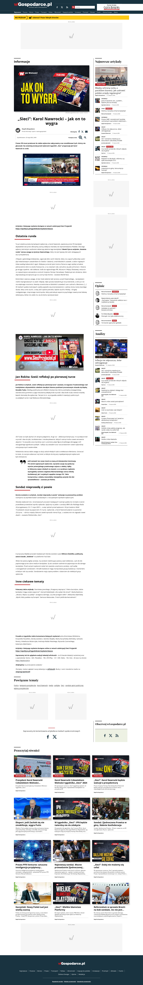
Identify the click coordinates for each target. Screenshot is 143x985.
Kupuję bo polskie (68, 12)
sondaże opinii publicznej (74, 685)
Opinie (116, 12)
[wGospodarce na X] (62, 7)
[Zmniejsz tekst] (85, 137)
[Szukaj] (73, 7)
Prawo (37, 12)
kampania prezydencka (28, 685)
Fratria (16, 685)
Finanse (25, 12)
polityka (57, 685)
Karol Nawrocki (42, 685)
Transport (44, 12)
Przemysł (85, 12)
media (51, 685)
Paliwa (50, 12)
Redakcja (82, 974)
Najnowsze (17, 12)
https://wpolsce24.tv (23, 661)
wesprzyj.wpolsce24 (23, 672)
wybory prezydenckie (21, 688)
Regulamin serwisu (57, 981)
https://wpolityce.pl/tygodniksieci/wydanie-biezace (34, 229)
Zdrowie (92, 12)
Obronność (57, 12)
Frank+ (99, 12)
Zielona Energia (107, 12)
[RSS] (67, 7)
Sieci (62, 685)
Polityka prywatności (70, 981)
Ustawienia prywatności (84, 981)
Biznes (31, 12)
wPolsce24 (51, 669)
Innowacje (78, 12)
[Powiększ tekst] (80, 138)
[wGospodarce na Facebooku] (57, 7)
